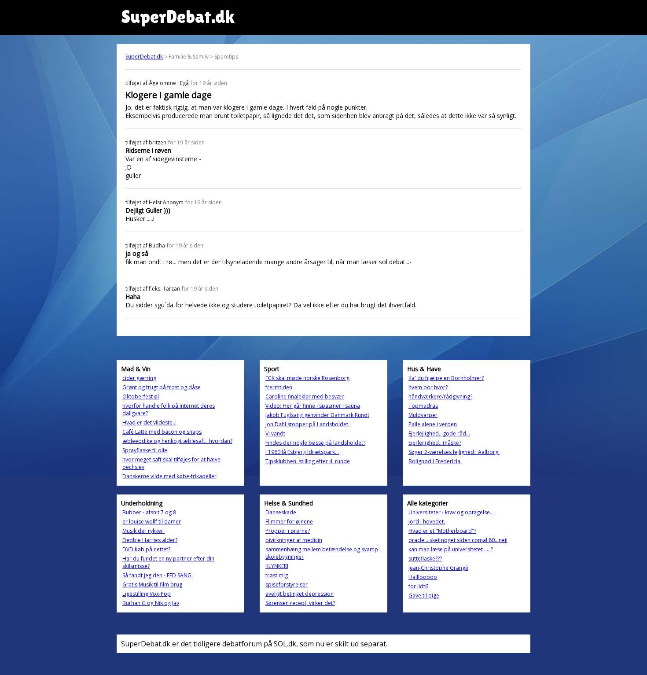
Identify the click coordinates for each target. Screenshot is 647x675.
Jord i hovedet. (426, 521)
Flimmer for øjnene (289, 521)
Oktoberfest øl (140, 396)
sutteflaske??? (425, 558)
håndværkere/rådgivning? (440, 396)
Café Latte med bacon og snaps (162, 431)
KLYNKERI (276, 566)
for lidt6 (418, 586)
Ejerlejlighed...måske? (434, 442)
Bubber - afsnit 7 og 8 (149, 512)
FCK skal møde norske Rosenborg (307, 378)
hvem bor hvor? (428, 387)
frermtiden (278, 387)
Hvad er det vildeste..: (149, 422)
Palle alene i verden (432, 424)
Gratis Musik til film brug (152, 584)
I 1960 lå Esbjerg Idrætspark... (302, 452)
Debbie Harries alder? (149, 540)
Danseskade (280, 512)
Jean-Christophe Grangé (438, 568)
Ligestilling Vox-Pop (146, 594)
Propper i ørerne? (287, 531)
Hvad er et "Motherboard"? (442, 531)
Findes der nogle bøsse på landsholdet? (315, 442)
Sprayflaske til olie (144, 450)
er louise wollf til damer (151, 521)
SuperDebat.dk (144, 56)
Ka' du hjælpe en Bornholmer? (446, 378)
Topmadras (423, 405)
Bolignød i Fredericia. (435, 461)
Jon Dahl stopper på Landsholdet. (307, 424)
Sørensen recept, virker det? (300, 603)
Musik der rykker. (143, 531)
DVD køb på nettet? (146, 549)
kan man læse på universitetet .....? (450, 549)
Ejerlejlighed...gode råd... (439, 433)
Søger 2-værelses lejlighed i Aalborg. (454, 452)
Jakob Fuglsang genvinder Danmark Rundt (317, 415)
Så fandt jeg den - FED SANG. (157, 575)
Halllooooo (422, 577)
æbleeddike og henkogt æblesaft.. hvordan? (177, 441)
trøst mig (276, 575)
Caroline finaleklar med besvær (304, 396)
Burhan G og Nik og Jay (150, 603)
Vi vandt (275, 433)
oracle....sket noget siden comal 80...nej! (457, 540)
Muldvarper (422, 415)
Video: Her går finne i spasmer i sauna (312, 405)
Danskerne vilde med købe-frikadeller (169, 476)
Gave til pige (423, 595)
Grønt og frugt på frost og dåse (161, 387)
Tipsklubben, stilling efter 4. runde (307, 461)
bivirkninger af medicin (293, 540)
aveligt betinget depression (299, 594)
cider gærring (139, 378)
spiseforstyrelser (286, 584)
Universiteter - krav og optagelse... (451, 512)
